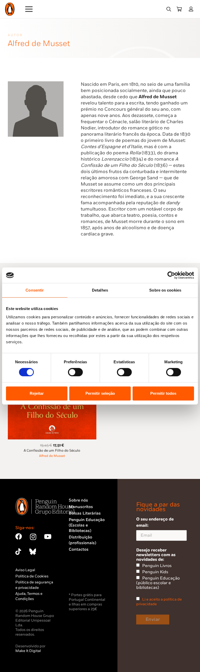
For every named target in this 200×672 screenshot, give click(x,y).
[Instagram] (33, 537)
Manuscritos (81, 506)
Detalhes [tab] (100, 290)
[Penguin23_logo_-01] (10, 9)
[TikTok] (18, 551)
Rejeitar (37, 393)
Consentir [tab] (35, 290)
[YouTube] (47, 536)
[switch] (75, 372)
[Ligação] (192, 9)
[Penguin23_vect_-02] (84, 578)
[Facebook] (18, 536)
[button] (169, 9)
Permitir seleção (100, 393)
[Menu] (29, 9)
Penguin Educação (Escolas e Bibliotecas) (87, 525)
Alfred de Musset (52, 456)
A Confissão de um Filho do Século (52, 451)
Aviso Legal (25, 570)
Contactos (79, 549)
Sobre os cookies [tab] (165, 290)
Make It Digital (28, 651)
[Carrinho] (179, 9)
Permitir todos (163, 393)
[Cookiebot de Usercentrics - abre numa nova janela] (171, 275)
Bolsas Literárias (85, 513)
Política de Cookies (31, 576)
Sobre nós (78, 500)
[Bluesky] (32, 551)
